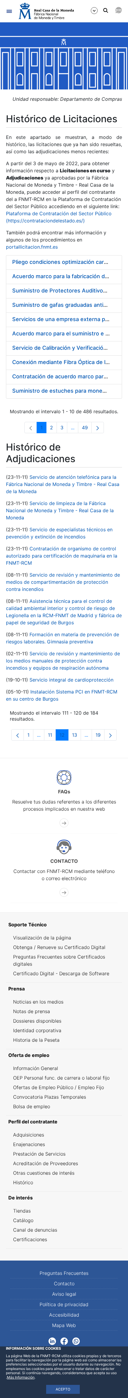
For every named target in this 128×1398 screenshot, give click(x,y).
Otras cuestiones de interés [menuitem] (43, 1173)
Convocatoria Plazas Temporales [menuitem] (49, 1097)
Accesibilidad (64, 1315)
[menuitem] (64, 925)
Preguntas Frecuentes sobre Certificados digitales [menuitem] (59, 960)
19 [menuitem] (100, 736)
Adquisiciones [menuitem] (28, 1135)
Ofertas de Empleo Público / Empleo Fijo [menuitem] (58, 1087)
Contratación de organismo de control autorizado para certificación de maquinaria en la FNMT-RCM (61, 556)
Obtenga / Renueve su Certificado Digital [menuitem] (59, 947)
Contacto (64, 1283)
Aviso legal (64, 1294)
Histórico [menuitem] (23, 1182)
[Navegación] (9, 11)
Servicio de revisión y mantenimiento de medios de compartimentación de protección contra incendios (63, 582)
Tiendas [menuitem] (22, 1211)
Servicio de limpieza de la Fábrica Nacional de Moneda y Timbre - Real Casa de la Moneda (60, 510)
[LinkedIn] (52, 1341)
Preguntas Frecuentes (64, 1273)
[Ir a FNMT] (46, 11)
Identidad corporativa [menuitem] (37, 1030)
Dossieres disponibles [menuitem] (37, 1021)
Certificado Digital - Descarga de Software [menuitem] (61, 973)
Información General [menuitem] (35, 1068)
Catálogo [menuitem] (23, 1220)
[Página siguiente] (97, 427)
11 (52, 736)
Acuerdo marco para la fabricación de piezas (69, 276)
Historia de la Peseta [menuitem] (36, 1040)
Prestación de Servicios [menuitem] (39, 1154)
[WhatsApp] (76, 1341)
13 (76, 736)
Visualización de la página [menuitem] (42, 938)
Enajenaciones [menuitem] (29, 1144)
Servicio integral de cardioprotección (71, 680)
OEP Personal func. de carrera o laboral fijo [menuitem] (61, 1078)
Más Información (21, 1377)
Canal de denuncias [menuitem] (35, 1230)
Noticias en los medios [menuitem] (38, 1002)
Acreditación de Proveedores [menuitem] (45, 1163)
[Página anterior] (17, 735)
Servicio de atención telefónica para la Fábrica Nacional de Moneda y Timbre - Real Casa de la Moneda (62, 484)
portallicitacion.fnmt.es (32, 247)
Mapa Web (64, 1325)
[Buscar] (105, 10)
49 (87, 429)
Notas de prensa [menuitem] (31, 1011)
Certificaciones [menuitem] (30, 1239)
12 (64, 736)
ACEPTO (63, 1389)
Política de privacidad (64, 1304)
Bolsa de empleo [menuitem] (31, 1106)
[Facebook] (64, 1341)
